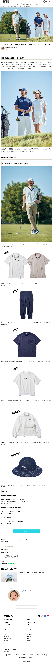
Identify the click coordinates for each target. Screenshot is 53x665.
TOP (2, 6)
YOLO (5, 651)
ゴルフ (6, 549)
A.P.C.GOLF (26, 531)
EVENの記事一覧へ (26, 607)
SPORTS (30, 620)
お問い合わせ (18, 654)
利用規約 (43, 654)
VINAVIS (28, 631)
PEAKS (5, 631)
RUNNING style (6, 636)
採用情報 (37, 654)
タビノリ (5, 643)
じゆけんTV (6, 640)
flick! (28, 638)
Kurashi (8, 651)
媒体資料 (31, 654)
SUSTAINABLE (9, 625)
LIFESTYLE (31, 622)
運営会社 (25, 654)
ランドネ (29, 629)
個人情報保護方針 (22, 657)
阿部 (22, 591)
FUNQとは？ (10, 654)
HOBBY (6, 622)
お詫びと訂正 (31, 657)
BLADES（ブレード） (8, 638)
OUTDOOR (8, 620)
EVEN (5, 6)
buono (28, 640)
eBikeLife (5, 642)
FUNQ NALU (29, 636)
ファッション (10, 546)
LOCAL (29, 625)
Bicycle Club (29, 634)
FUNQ (5, 629)
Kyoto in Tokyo (30, 642)
